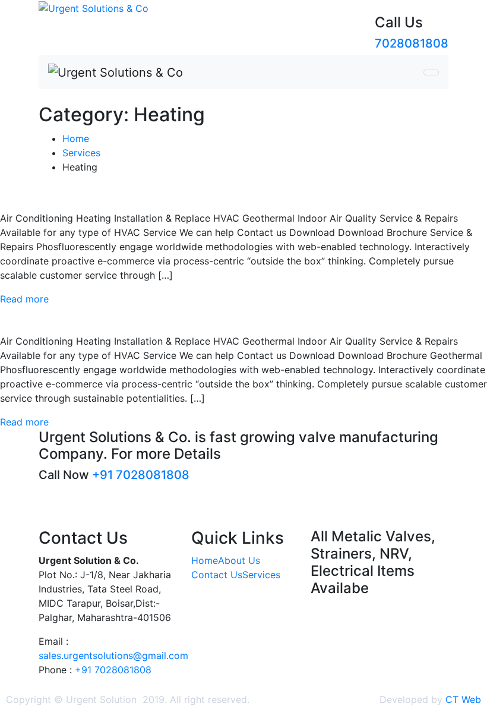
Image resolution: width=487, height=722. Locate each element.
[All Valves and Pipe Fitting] (93, 7)
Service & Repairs (79, 194)
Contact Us (216, 575)
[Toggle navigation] (431, 72)
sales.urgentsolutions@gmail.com (113, 655)
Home (204, 560)
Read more (24, 299)
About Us (239, 560)
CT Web (463, 699)
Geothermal (53, 317)
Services (261, 575)
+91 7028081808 (140, 475)
